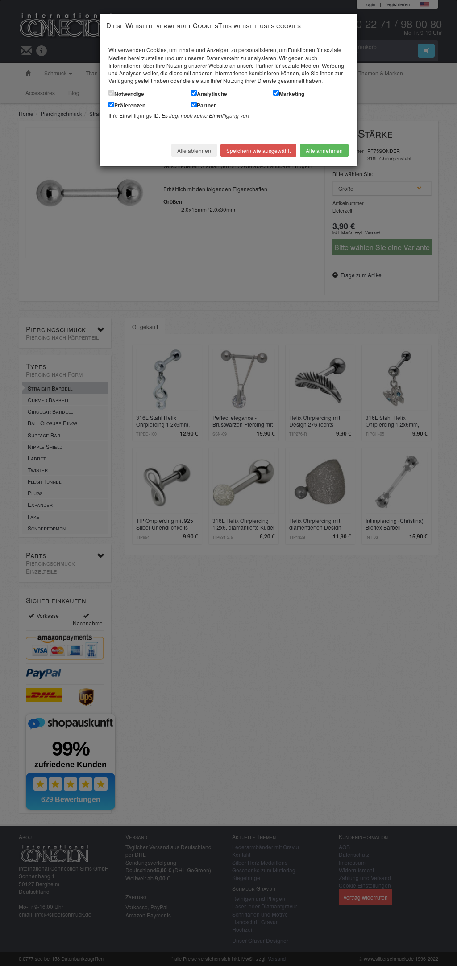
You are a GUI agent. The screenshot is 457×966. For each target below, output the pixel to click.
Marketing (291, 94)
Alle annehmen (324, 150)
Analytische (212, 94)
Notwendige (129, 94)
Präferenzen (129, 105)
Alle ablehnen (194, 150)
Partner (206, 105)
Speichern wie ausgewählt (258, 150)
